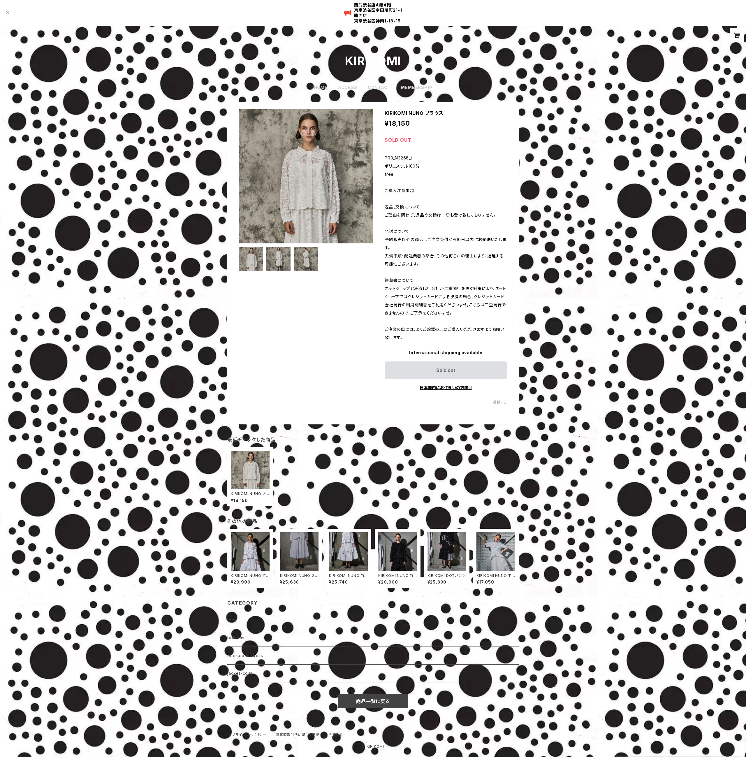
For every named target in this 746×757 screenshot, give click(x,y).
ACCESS (347, 87)
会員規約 (336, 735)
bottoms (235, 637)
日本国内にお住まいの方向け (446, 387)
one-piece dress (245, 655)
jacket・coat (239, 673)
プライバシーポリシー (249, 735)
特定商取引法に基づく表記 (297, 735)
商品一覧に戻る (373, 701)
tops (232, 619)
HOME (321, 87)
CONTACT (379, 87)
